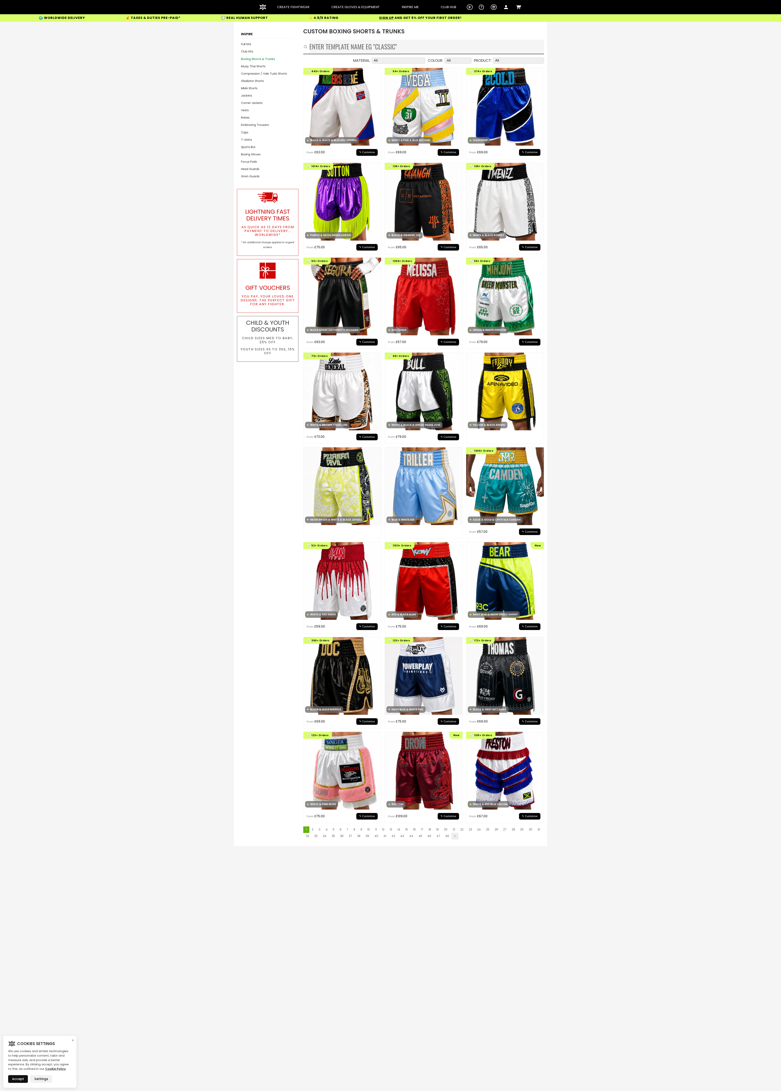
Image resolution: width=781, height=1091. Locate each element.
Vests (245, 110)
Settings (41, 1079)
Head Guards (250, 169)
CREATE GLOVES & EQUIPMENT (355, 7)
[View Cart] (518, 7)
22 (462, 830)
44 (411, 836)
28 (513, 830)
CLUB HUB (448, 7)
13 (391, 830)
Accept (18, 1079)
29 (522, 830)
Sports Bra (248, 147)
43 (402, 836)
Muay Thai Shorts (253, 66)
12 (383, 830)
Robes (245, 118)
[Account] (506, 7)
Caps (244, 132)
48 (447, 836)
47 (438, 836)
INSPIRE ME (410, 7)
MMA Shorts (249, 88)
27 (504, 830)
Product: (483, 61)
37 (350, 836)
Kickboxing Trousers (255, 125)
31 (539, 830)
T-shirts (246, 140)
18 (430, 830)
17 (422, 830)
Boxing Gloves (251, 154)
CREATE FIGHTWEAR (293, 7)
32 (307, 836)
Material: (361, 61)
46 (429, 836)
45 (420, 836)
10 (368, 830)
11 (376, 830)
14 (398, 830)
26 (496, 830)
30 (530, 830)
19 (437, 830)
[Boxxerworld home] (262, 7)
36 (342, 836)
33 (315, 836)
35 (333, 836)
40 (376, 836)
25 (487, 830)
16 (414, 830)
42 (393, 836)
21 (454, 830)
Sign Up (179, 17)
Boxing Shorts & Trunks (258, 59)
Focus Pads (249, 162)
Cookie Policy (55, 1069)
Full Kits (246, 44)
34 (324, 836)
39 (367, 836)
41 (384, 836)
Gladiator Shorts (252, 81)
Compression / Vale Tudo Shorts (264, 74)
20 (445, 830)
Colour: (435, 61)
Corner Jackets (252, 103)
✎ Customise (367, 152)
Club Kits (247, 51)
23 (470, 830)
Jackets (246, 96)
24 (479, 830)
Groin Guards (250, 176)
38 (358, 836)
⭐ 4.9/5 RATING (116, 17)
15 (406, 830)
